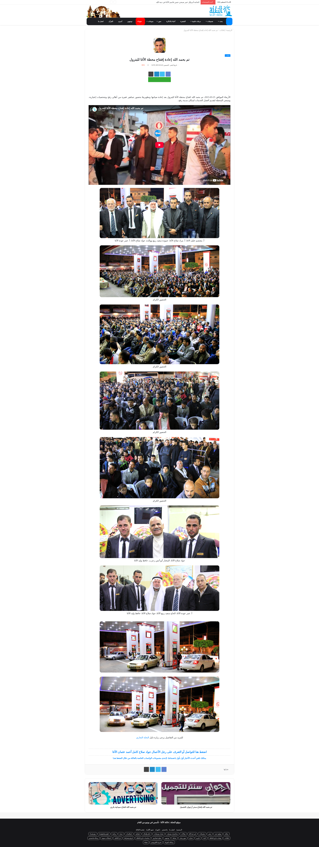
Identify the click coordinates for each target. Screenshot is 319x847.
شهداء (139, 21)
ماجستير (165, 830)
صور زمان (183, 838)
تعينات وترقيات (158, 834)
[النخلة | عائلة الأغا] (221, 10)
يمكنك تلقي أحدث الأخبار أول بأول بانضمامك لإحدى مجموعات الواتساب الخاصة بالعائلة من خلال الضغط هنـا (159, 758)
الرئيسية (179, 830)
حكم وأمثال (146, 834)
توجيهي (130, 21)
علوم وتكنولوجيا (104, 834)
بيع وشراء (93, 834)
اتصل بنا (101, 21)
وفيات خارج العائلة (215, 838)
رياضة (114, 834)
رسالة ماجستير (93, 838)
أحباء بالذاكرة (171, 21)
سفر (209, 834)
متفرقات (202, 834)
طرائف (137, 834)
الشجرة (183, 21)
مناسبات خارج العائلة (142, 838)
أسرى (120, 21)
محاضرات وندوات (172, 834)
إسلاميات (129, 834)
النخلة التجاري (142, 737)
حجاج (191, 838)
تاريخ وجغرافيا (128, 838)
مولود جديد (218, 834)
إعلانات (222, 30)
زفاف (226, 834)
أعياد (204, 838)
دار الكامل (118, 838)
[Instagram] (92, 2)
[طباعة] (150, 74)
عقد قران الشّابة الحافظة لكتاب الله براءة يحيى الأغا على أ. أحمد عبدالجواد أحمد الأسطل (164, 2)
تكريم (198, 838)
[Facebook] (103, 2)
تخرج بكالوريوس (156, 842)
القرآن (111, 21)
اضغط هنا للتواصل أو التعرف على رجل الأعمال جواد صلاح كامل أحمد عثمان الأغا (159, 751)
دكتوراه (157, 830)
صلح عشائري (157, 838)
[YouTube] (96, 2)
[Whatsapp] (107, 2)
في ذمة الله (192, 834)
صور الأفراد (150, 830)
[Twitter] (100, 2)
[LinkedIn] (152, 769)
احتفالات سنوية (106, 838)
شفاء (146, 842)
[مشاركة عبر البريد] (156, 74)
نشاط (174, 838)
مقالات (183, 834)
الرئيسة (229, 30)
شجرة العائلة (140, 830)
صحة (121, 834)
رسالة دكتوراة (169, 842)
